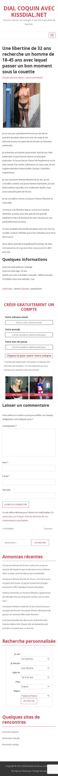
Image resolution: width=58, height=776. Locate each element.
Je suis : (17, 654)
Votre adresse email (16, 317)
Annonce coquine (10, 731)
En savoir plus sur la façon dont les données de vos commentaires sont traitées (28, 516)
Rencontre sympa (10, 744)
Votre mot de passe (16, 341)
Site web (6, 489)
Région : (17, 691)
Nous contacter (44, 766)
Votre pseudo (12, 329)
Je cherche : (16, 663)
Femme (17, 288)
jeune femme (36, 288)
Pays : (18, 681)
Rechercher (29, 701)
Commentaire (9, 426)
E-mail (5, 476)
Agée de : (17, 672)
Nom (5, 462)
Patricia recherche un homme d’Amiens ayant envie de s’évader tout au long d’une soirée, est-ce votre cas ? (26, 596)
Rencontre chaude (11, 738)
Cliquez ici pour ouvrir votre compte (29, 355)
